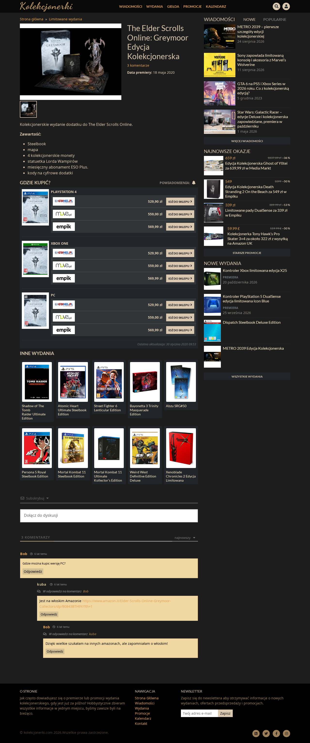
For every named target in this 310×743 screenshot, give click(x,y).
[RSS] (256, 733)
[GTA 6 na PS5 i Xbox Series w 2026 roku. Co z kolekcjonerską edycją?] (219, 93)
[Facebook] (276, 733)
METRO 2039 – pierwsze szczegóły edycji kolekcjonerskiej (258, 31)
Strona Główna (147, 698)
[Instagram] (286, 733)
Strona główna (31, 19)
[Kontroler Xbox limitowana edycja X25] (212, 279)
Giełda (173, 6)
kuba (41, 584)
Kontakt (141, 723)
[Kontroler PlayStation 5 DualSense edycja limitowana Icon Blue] (212, 305)
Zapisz (225, 713)
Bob (86, 591)
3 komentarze (138, 65)
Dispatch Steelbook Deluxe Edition (252, 322)
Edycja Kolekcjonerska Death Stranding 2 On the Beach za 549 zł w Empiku (256, 191)
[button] (276, 5)
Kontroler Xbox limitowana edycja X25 (255, 270)
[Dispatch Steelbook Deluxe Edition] (212, 331)
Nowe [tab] (249, 19)
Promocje (192, 6)
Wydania (154, 6)
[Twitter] (266, 733)
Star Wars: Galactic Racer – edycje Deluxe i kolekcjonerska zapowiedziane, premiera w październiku (262, 119)
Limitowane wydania (65, 19)
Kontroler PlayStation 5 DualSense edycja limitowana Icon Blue (252, 298)
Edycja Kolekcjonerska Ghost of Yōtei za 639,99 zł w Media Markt (256, 165)
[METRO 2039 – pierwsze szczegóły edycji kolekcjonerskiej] (219, 36)
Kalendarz (216, 6)
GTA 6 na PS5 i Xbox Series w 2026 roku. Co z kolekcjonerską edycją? (263, 88)
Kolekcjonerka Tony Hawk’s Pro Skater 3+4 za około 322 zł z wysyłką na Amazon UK (257, 238)
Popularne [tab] (274, 19)
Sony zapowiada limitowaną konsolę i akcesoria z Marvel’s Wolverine (261, 60)
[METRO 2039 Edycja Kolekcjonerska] (212, 357)
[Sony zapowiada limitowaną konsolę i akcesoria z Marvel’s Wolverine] (219, 65)
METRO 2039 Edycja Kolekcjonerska (253, 348)
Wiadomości (130, 6)
